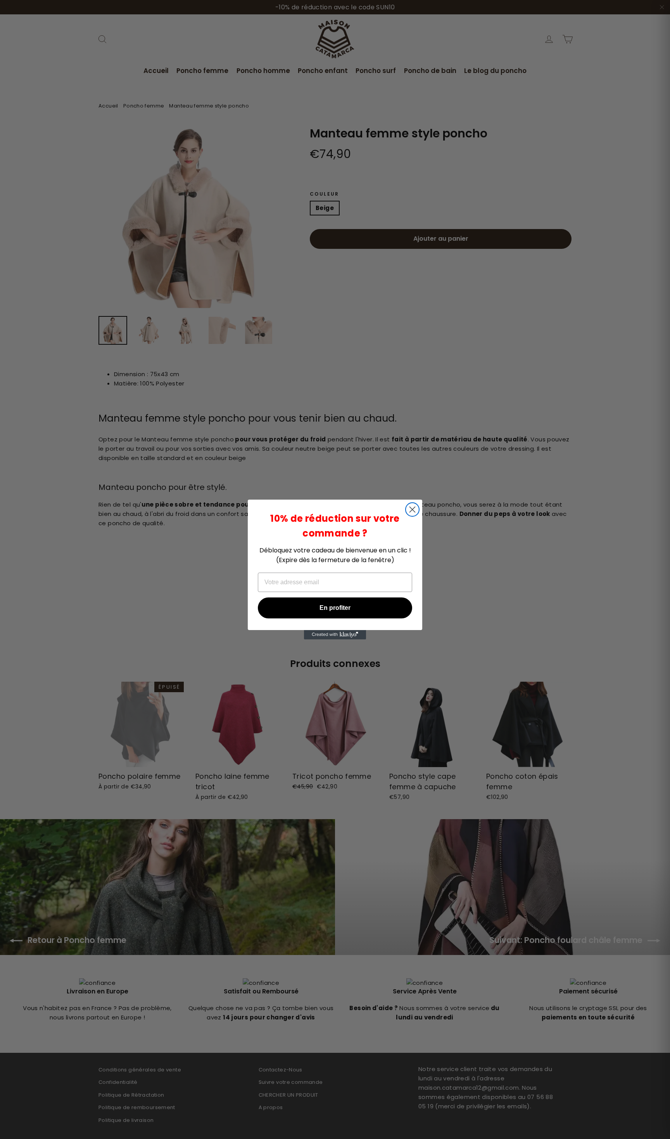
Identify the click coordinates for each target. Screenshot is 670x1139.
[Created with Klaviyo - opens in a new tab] (335, 634)
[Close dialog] (412, 509)
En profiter (335, 607)
